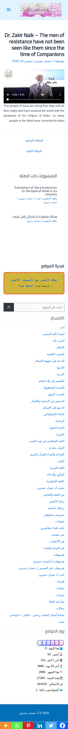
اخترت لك (58, 340)
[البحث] (9, 307)
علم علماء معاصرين (52, 527)
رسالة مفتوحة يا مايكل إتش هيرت (34, 216)
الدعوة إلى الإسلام (53, 407)
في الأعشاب (57, 541)
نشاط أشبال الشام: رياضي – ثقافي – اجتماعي (36, 615)
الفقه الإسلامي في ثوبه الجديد (46, 441)
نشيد (61, 621)
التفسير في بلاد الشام (51, 380)
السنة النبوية (57, 427)
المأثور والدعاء (55, 474)
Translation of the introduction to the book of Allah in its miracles (35, 190)
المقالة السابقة (34, 140)
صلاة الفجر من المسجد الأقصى (34, 280)
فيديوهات (58, 554)
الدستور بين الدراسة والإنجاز (47, 401)
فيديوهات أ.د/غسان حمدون (48, 561)
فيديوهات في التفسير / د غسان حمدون (41, 568)
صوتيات (59, 521)
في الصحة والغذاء (53, 548)
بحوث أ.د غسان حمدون (50, 487)
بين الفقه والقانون (53, 494)
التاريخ (60, 367)
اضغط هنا (26, 286)
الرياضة (59, 420)
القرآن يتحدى (56, 447)
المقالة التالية (34, 151)
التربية (60, 374)
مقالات (60, 608)
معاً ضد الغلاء (56, 601)
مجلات (60, 588)
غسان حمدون (50, 202)
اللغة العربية (57, 467)
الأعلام (60, 347)
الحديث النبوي (56, 394)
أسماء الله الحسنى (53, 334)
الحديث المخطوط (54, 387)
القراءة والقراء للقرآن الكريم (47, 454)
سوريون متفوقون (54, 514)
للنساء (60, 581)
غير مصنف (57, 534)
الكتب (60, 461)
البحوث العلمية (55, 354)
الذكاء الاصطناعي (54, 414)
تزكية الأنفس (56, 501)
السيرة (60, 434)
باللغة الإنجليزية (55, 481)
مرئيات (60, 594)
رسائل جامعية (56, 508)
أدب (62, 327)
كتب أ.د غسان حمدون (51, 574)
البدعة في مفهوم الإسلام (49, 360)
